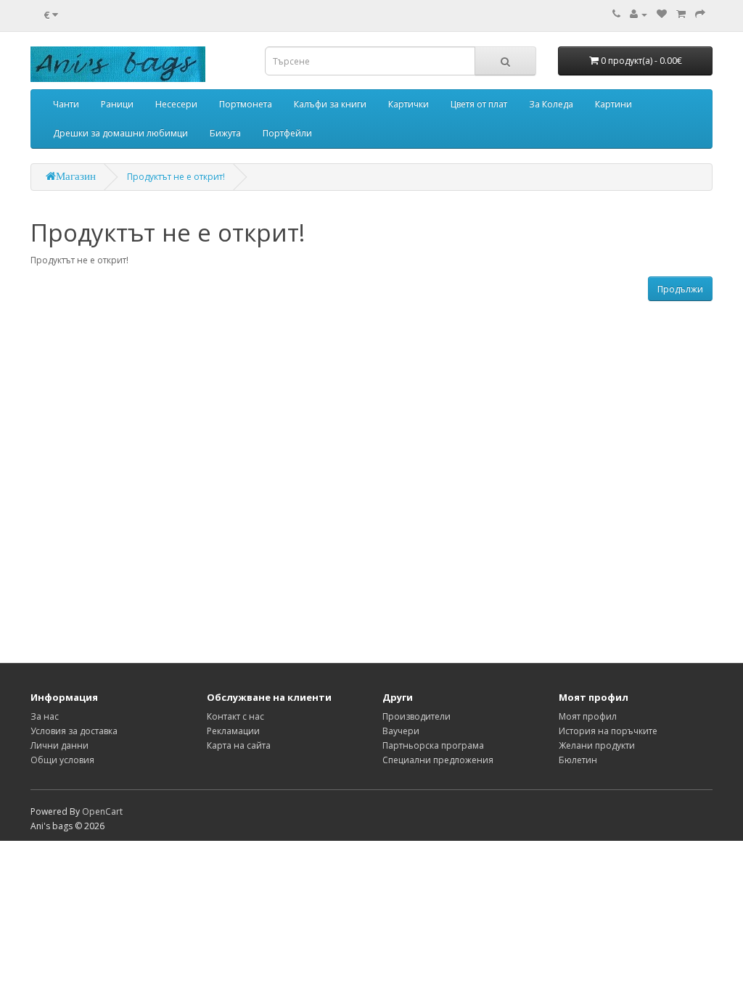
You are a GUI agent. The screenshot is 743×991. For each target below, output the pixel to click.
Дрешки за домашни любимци (120, 133)
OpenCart (102, 811)
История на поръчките (608, 731)
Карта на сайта (239, 745)
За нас (44, 716)
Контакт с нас (235, 716)
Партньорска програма (433, 745)
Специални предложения (437, 760)
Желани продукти (597, 745)
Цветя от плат (479, 104)
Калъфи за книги (330, 104)
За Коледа (551, 104)
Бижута (225, 133)
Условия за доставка (74, 731)
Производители (416, 716)
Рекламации (233, 731)
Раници (117, 104)
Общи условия (62, 760)
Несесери (176, 104)
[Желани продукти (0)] (662, 14)
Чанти (66, 104)
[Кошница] (681, 14)
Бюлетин (578, 760)
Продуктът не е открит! (176, 176)
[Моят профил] (638, 14)
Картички (408, 104)
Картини (613, 104)
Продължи (680, 289)
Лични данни (59, 745)
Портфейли (287, 133)
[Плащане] (700, 14)
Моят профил (588, 716)
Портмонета (245, 104)
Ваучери (400, 731)
